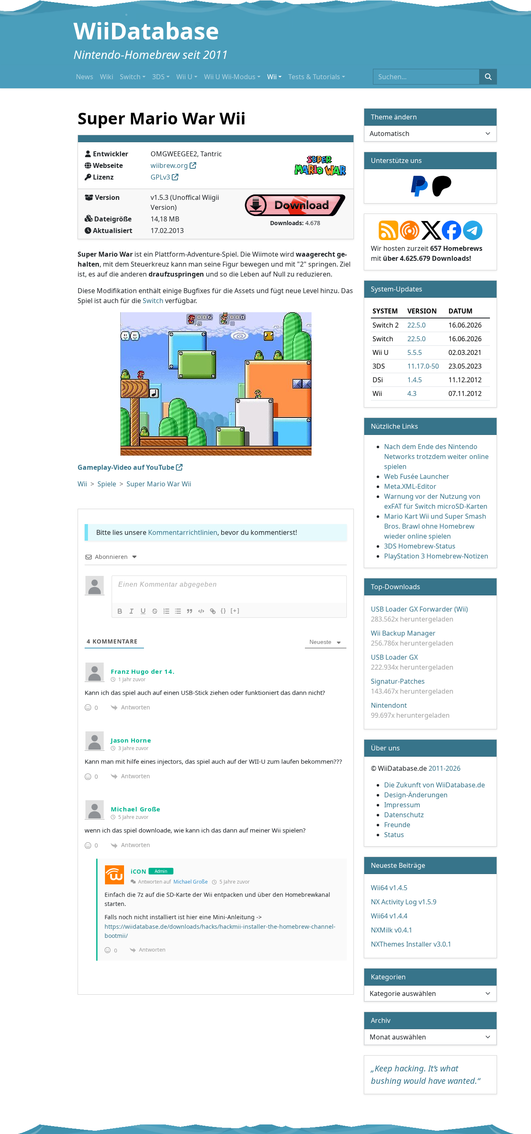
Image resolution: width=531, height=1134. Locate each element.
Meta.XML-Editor (410, 486)
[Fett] (120, 611)
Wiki (106, 76)
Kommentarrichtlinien (182, 532)
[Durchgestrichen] (155, 611)
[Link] (213, 611)
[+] (235, 610)
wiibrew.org (169, 165)
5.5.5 (414, 352)
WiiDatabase (146, 30)
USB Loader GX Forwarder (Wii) (419, 609)
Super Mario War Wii (159, 483)
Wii (272, 76)
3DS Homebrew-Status (419, 546)
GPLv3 (160, 177)
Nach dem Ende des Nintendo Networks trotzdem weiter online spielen (436, 456)
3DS (158, 76)
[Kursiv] (131, 611)
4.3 (412, 393)
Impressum (402, 804)
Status (394, 834)
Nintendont (389, 705)
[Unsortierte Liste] (178, 611)
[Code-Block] (201, 611)
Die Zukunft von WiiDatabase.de (434, 784)
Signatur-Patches (398, 681)
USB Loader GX (394, 657)
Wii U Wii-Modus (230, 76)
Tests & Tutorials (314, 76)
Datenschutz (404, 814)
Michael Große (190, 881)
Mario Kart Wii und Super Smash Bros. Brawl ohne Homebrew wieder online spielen (435, 526)
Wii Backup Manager (403, 633)
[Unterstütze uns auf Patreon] (441, 185)
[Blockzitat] (189, 611)
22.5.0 (416, 325)
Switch (130, 76)
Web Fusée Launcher (416, 476)
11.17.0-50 (423, 366)
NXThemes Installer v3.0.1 (411, 944)
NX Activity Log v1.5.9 (403, 901)
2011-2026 (444, 768)
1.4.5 (414, 379)
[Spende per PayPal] (419, 185)
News (84, 76)
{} (224, 610)
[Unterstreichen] (143, 611)
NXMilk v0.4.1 (391, 930)
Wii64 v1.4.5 (389, 887)
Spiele (106, 483)
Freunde (397, 824)
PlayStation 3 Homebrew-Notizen (436, 556)
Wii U (184, 76)
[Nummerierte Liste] (166, 611)
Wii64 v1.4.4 (389, 915)
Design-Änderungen (416, 794)
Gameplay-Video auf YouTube (126, 467)
